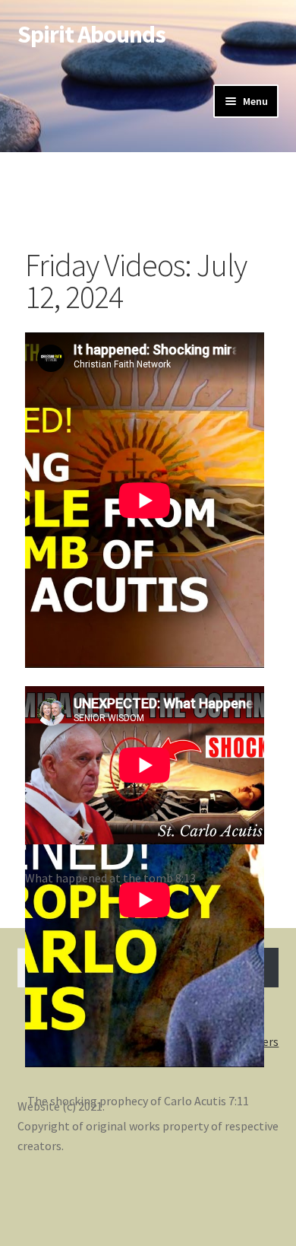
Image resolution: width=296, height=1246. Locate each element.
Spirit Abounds (91, 34)
